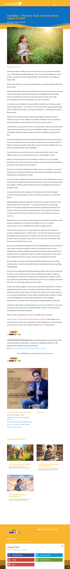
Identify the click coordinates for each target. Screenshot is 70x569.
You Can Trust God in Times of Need (18, 424)
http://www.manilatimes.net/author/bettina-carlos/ (28, 348)
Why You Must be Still (14, 427)
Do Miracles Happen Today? (15, 415)
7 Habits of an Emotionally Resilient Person (18, 418)
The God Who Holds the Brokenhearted (19, 422)
